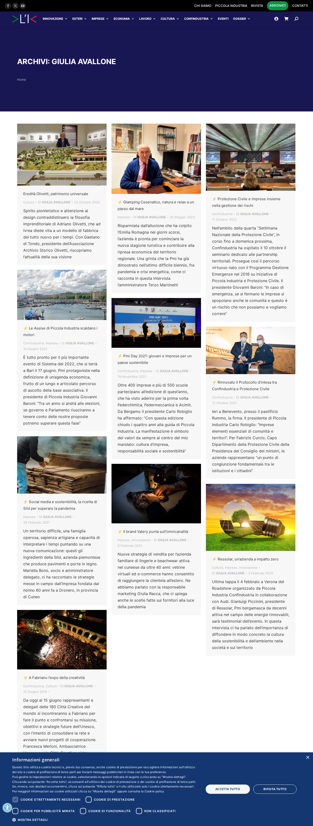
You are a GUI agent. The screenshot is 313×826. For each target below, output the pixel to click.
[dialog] (156, 789)
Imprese (98, 18)
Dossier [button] (239, 18)
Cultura (168, 18)
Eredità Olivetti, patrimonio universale (55, 193)
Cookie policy (154, 791)
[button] (105, 819)
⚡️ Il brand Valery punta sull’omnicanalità (153, 531)
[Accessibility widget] (7, 808)
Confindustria (196, 18)
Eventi (223, 18)
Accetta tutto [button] (227, 789)
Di (54, 202)
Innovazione (53, 18)
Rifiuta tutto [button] (275, 789)
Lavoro (145, 18)
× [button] (307, 757)
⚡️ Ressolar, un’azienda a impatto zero (245, 559)
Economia (122, 18)
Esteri (77, 18)
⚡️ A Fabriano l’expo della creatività (54, 677)
